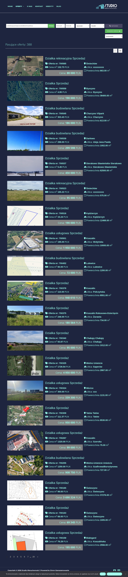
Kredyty (50, 6)
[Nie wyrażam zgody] (125, 574)
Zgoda (103, 574)
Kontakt (39, 6)
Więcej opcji (113, 31)
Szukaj (114, 26)
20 (33, 557)
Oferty (19, 6)
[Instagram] (118, 570)
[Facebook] (114, 570)
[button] (23, 6)
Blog (58, 6)
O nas (29, 6)
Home (10, 6)
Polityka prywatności (114, 574)
